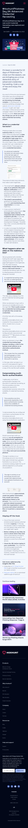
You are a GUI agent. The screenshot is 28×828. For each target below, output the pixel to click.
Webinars (4, 731)
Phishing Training (6, 675)
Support (4, 746)
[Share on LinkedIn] (17, 35)
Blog (3, 724)
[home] (8, 3)
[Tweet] (14, 35)
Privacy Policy (12, 781)
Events (4, 737)
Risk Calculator (5, 697)
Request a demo (9, 572)
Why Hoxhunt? (5, 687)
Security (4, 690)
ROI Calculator (5, 694)
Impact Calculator (6, 700)
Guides (4, 727)
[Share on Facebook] (10, 35)
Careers (4, 712)
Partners (4, 716)
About (3, 709)
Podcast (4, 734)
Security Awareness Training (8, 672)
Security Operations (6, 678)
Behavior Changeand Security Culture (7, 667)
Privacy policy (5, 749)
